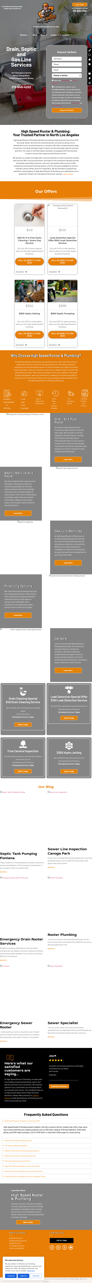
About (42, 35)
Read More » (4, 872)
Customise (36, 1276)
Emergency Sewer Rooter (16, 1025)
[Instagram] (58, 1247)
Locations (65, 35)
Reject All (23, 1276)
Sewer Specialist (63, 1023)
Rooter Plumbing (62, 934)
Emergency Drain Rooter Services (21, 941)
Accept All (11, 1276)
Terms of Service (57, 106)
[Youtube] (71, 1247)
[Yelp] (64, 1247)
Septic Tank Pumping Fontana (18, 855)
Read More (31, 1271)
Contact (53, 35)
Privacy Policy (65, 80)
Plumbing (23, 35)
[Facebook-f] (52, 1247)
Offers (35, 35)
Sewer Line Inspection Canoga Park (67, 851)
